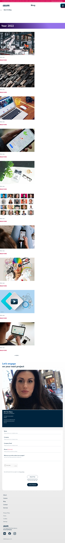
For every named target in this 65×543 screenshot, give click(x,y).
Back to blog (7, 10)
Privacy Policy (21, 471)
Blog (4, 501)
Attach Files (32, 476)
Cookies (5, 518)
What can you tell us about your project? (14, 455)
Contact (5, 504)
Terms (4, 515)
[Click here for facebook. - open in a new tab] (9, 533)
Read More (3, 60)
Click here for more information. (57, 1)
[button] (63, 6)
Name (5, 431)
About (5, 495)
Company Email (8, 443)
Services (5, 508)
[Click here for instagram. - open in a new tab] (14, 533)
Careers (5, 498)
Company (6, 437)
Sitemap (5, 521)
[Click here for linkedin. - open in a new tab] (4, 533)
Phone (5, 449)
